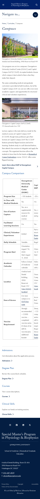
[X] (30, 425)
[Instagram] (10, 425)
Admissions (6, 360)
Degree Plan (6, 378)
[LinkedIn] (23, 425)
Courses (5, 396)
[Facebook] (16, 425)
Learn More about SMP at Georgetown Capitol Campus (16, 166)
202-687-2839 (8, 473)
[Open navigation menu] (3, 4)
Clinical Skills (7, 414)
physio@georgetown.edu (12, 476)
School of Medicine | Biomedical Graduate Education (20, 452)
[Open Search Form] (36, 4)
